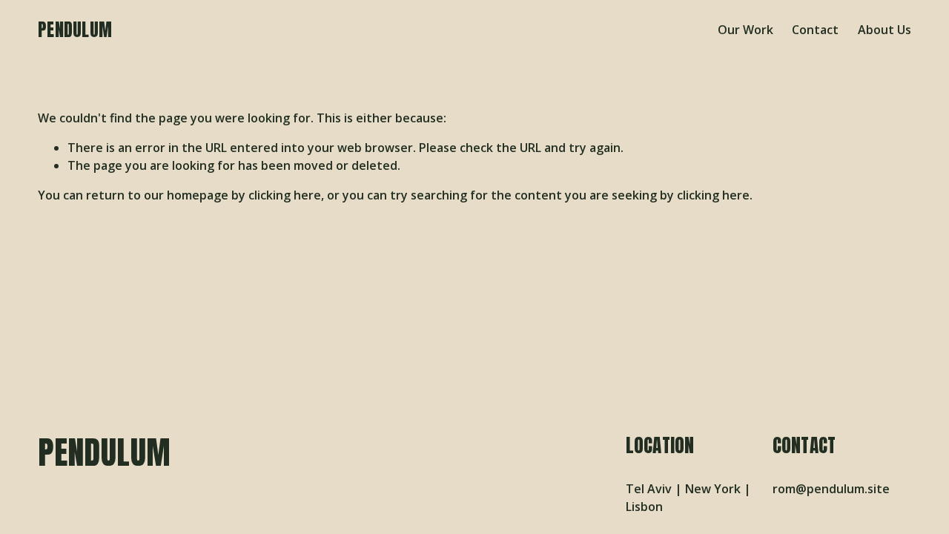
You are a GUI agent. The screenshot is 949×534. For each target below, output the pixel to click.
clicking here (284, 195)
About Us (884, 30)
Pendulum (75, 29)
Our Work (745, 30)
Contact (815, 30)
